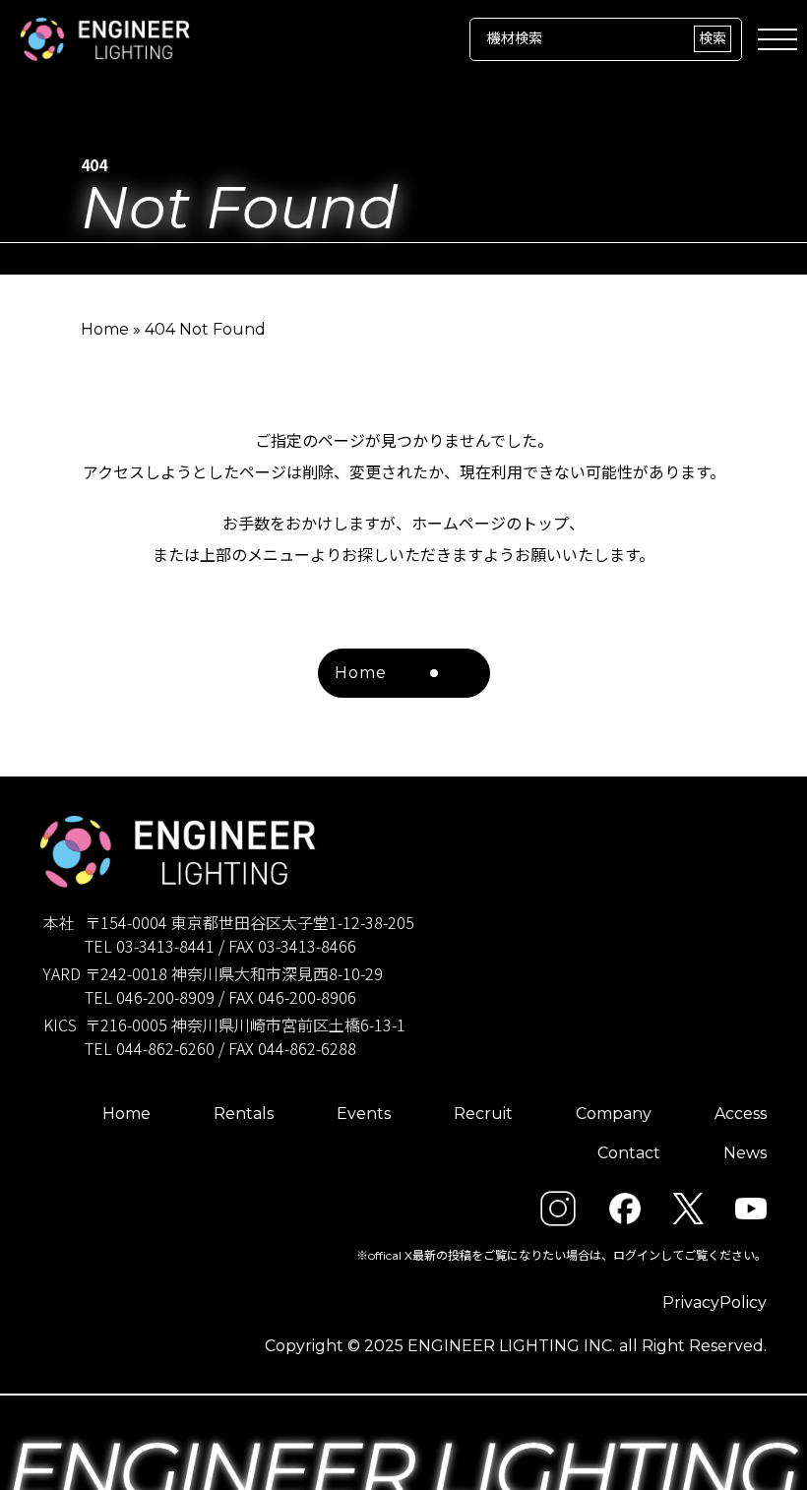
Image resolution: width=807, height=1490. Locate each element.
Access (740, 1113)
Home (105, 329)
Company (614, 1113)
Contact (628, 1153)
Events (364, 1113)
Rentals (244, 1113)
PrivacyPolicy (714, 1302)
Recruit (483, 1113)
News (745, 1153)
